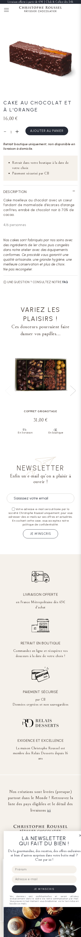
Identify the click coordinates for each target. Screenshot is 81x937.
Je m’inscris (40, 534)
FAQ (65, 282)
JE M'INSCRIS (40, 889)
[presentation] (73, 390)
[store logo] (40, 10)
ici (49, 810)
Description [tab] (15, 192)
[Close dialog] (76, 835)
